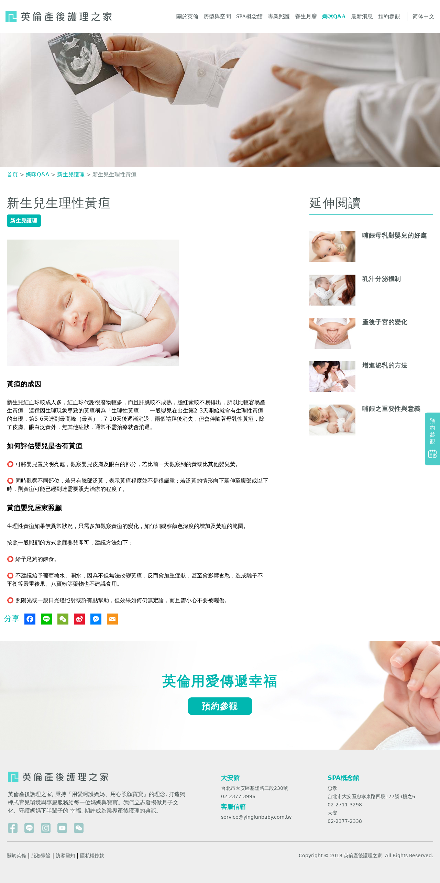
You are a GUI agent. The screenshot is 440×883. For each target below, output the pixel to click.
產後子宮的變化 (385, 321)
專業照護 (279, 16)
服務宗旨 (41, 855)
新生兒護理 (71, 174)
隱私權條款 (92, 855)
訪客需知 (65, 855)
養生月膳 (306, 16)
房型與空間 (217, 16)
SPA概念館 (249, 16)
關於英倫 (187, 16)
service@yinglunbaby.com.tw (256, 817)
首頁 (12, 174)
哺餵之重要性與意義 (391, 408)
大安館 (230, 777)
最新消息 (362, 16)
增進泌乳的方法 (385, 365)
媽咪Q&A (334, 16)
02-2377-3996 (238, 796)
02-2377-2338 (345, 821)
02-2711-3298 (345, 804)
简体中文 (423, 16)
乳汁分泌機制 (381, 278)
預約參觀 (389, 16)
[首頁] (59, 16)
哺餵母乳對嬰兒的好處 (394, 235)
